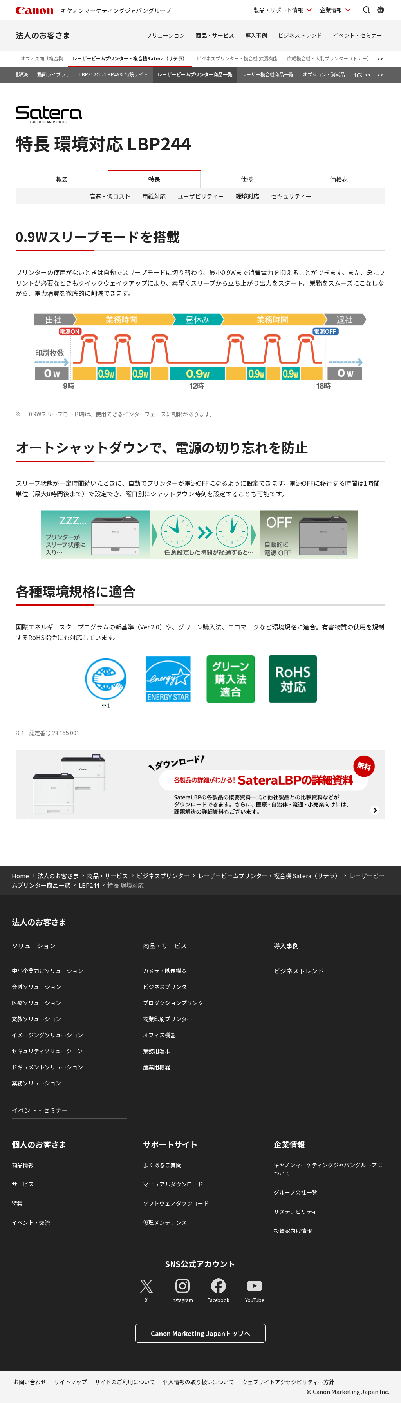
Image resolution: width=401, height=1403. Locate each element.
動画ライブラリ (53, 74)
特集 (17, 1203)
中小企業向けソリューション (47, 971)
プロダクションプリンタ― (176, 1003)
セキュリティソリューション (47, 1051)
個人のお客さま (39, 1144)
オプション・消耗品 (324, 74)
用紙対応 (154, 196)
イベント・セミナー (357, 35)
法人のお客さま (43, 35)
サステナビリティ (295, 1211)
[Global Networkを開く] (380, 9)
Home (20, 875)
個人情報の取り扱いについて (198, 1382)
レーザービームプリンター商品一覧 (194, 74)
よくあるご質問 (162, 1165)
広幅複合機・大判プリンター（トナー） (329, 58)
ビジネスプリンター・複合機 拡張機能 (237, 58)
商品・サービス (215, 35)
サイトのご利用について (125, 1382)
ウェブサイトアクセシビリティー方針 (288, 1382)
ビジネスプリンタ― (167, 987)
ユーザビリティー (200, 196)
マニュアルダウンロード (173, 1184)
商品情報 (23, 1165)
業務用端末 (156, 1051)
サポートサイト (170, 1144)
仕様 (247, 179)
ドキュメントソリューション (47, 1067)
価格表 (339, 179)
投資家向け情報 (293, 1231)
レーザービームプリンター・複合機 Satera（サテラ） (269, 875)
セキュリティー (291, 196)
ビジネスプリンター (163, 875)
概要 (62, 179)
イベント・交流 (31, 1222)
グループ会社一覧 (295, 1192)
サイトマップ (70, 1382)
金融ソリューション (36, 987)
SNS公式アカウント (200, 1263)
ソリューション (165, 35)
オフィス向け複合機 (42, 58)
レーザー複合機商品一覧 (267, 74)
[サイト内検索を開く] (366, 9)
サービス (23, 1184)
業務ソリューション (36, 1083)
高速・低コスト (109, 196)
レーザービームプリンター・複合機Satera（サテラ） (129, 58)
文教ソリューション (36, 1019)
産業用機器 (156, 1067)
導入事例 (256, 35)
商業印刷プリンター (167, 1019)
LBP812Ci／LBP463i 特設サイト (113, 74)
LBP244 (89, 885)
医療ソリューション (36, 1003)
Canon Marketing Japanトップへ (200, 1333)
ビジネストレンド (300, 35)
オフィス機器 (159, 1035)
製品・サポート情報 (278, 10)
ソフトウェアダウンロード (176, 1203)
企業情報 (331, 10)
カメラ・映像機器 (165, 971)
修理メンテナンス (165, 1222)
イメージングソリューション (47, 1035)
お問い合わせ (29, 1382)
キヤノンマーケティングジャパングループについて (328, 1169)
